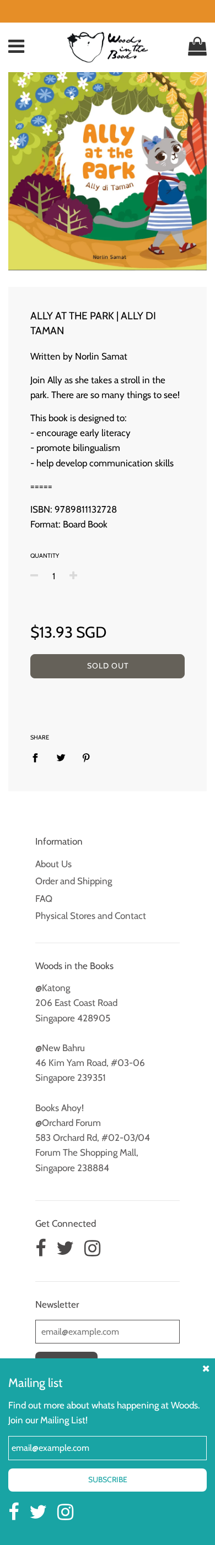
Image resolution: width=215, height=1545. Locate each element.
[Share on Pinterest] (86, 757)
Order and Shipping (73, 880)
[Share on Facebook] (38, 757)
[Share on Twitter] (61, 757)
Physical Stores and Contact (90, 915)
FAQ (43, 898)
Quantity (44, 555)
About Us (53, 863)
